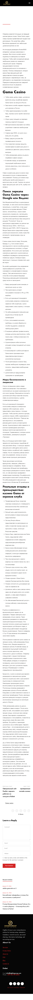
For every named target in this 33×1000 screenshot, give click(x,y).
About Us (5, 954)
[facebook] (10, 983)
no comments (22, 20)
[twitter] (18, 983)
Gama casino (9, 803)
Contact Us (6, 964)
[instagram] (22, 983)
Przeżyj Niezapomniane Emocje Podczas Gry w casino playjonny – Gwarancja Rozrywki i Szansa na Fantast (16, 906)
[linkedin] (14, 983)
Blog (4, 960)
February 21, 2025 (9, 18)
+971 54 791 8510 (13, 975)
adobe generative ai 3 (9, 888)
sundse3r (21, 18)
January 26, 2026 (7, 893)
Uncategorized (9, 20)
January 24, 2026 (7, 902)
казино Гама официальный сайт (12, 73)
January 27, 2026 (7, 886)
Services (5, 947)
